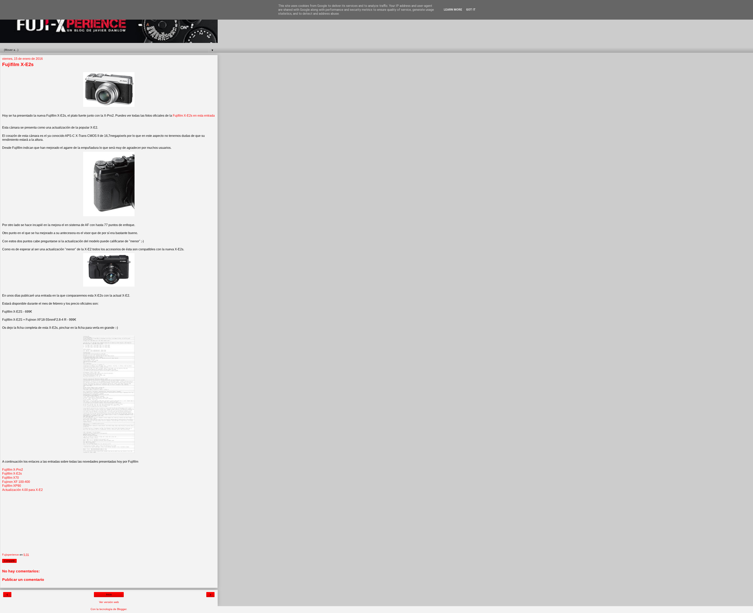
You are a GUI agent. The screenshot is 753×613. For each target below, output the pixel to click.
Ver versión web (109, 602)
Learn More (453, 9)
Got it (471, 9)
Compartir (9, 560)
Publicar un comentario (23, 580)
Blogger (121, 609)
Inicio (109, 594)
